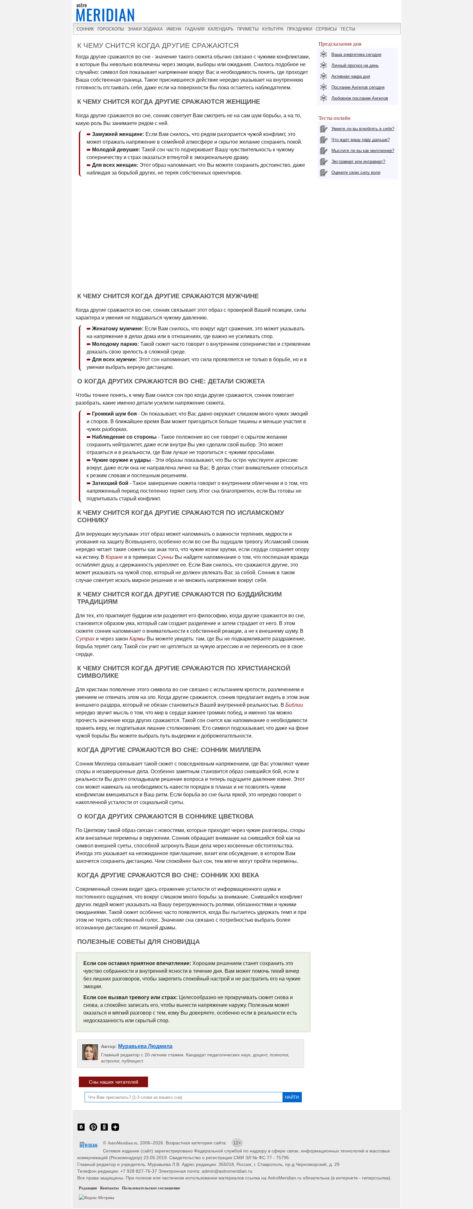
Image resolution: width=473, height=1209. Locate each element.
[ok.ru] (104, 1130)
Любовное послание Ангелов (359, 98)
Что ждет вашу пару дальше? (360, 139)
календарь (221, 29)
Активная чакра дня (350, 76)
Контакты (109, 1188)
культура (272, 29)
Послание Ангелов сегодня (358, 87)
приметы (248, 29)
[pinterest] (93, 1130)
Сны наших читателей (113, 1082)
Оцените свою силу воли (355, 172)
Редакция (88, 1188)
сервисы (326, 29)
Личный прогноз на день (355, 65)
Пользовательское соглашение (151, 1188)
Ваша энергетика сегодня (356, 54)
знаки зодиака (145, 29)
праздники (299, 29)
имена (173, 29)
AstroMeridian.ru (122, 1143)
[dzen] (115, 1130)
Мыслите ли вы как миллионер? (362, 150)
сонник (85, 29)
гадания (194, 29)
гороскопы (110, 29)
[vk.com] (81, 1130)
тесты (347, 29)
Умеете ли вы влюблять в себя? (362, 128)
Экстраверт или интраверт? (358, 161)
